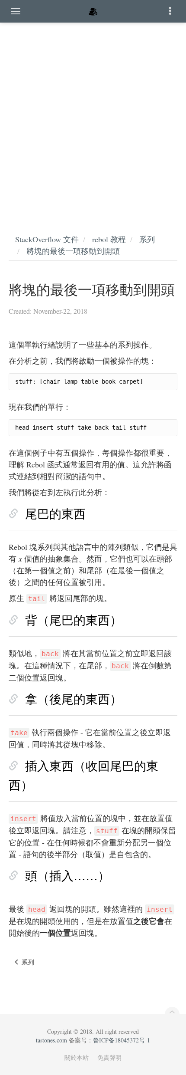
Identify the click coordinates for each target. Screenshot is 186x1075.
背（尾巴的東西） (73, 619)
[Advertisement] (93, 119)
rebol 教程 (109, 239)
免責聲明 (109, 1057)
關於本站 (76, 1057)
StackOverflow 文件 (47, 239)
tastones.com (51, 1040)
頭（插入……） (67, 875)
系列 (147, 239)
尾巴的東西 (55, 513)
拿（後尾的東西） (73, 698)
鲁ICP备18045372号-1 (121, 1040)
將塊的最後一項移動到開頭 (73, 251)
